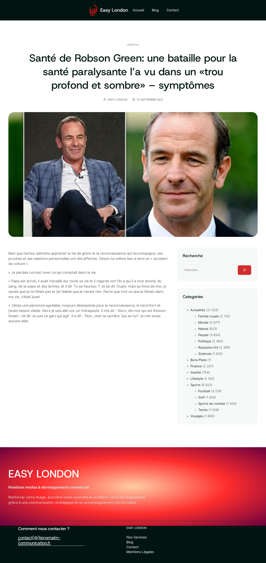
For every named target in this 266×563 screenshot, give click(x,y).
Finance (196, 366)
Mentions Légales (140, 552)
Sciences (204, 354)
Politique (204, 341)
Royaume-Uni (208, 347)
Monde (203, 322)
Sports (195, 385)
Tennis (203, 410)
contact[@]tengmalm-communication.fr (39, 540)
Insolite (195, 372)
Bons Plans (198, 360)
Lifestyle (133, 44)
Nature (203, 329)
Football (204, 391)
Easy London (114, 10)
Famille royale (208, 316)
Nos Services (136, 537)
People (203, 335)
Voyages (196, 416)
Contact (132, 547)
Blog (129, 542)
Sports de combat (211, 403)
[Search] (244, 270)
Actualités (197, 310)
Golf (201, 397)
